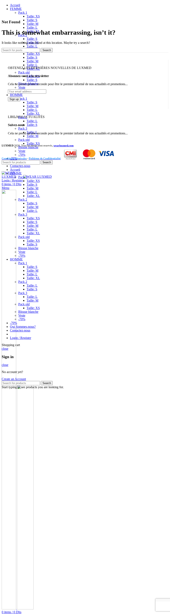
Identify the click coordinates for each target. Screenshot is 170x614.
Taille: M (32, 24)
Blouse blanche (28, 248)
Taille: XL (33, 113)
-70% (21, 255)
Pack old (24, 72)
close (5, 348)
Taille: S (32, 20)
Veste (21, 87)
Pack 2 (22, 199)
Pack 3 (22, 128)
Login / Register (20, 338)
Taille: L (32, 27)
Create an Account (14, 379)
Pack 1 (22, 12)
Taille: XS (33, 16)
